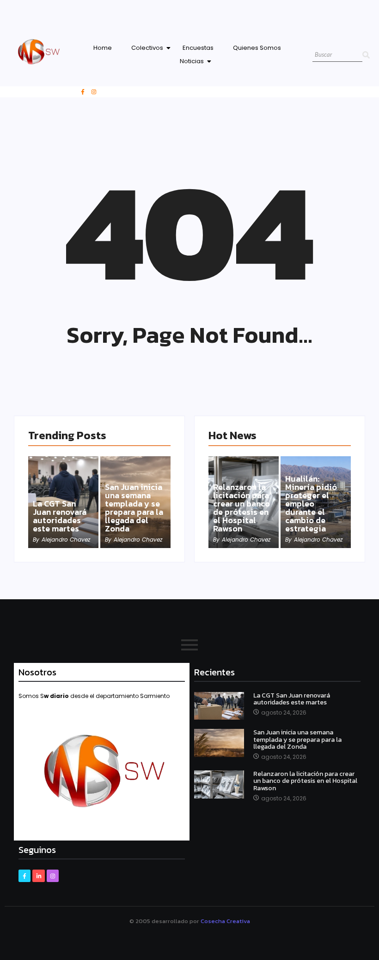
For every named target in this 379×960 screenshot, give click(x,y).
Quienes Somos (257, 47)
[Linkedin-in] (38, 876)
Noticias (192, 61)
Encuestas (198, 47)
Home (102, 47)
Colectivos (147, 47)
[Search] (366, 55)
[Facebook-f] (82, 91)
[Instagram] (93, 91)
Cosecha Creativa (225, 921)
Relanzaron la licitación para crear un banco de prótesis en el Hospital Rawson (241, 508)
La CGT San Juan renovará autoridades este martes (59, 516)
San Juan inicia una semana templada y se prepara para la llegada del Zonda (134, 508)
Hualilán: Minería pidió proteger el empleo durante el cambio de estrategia (311, 504)
